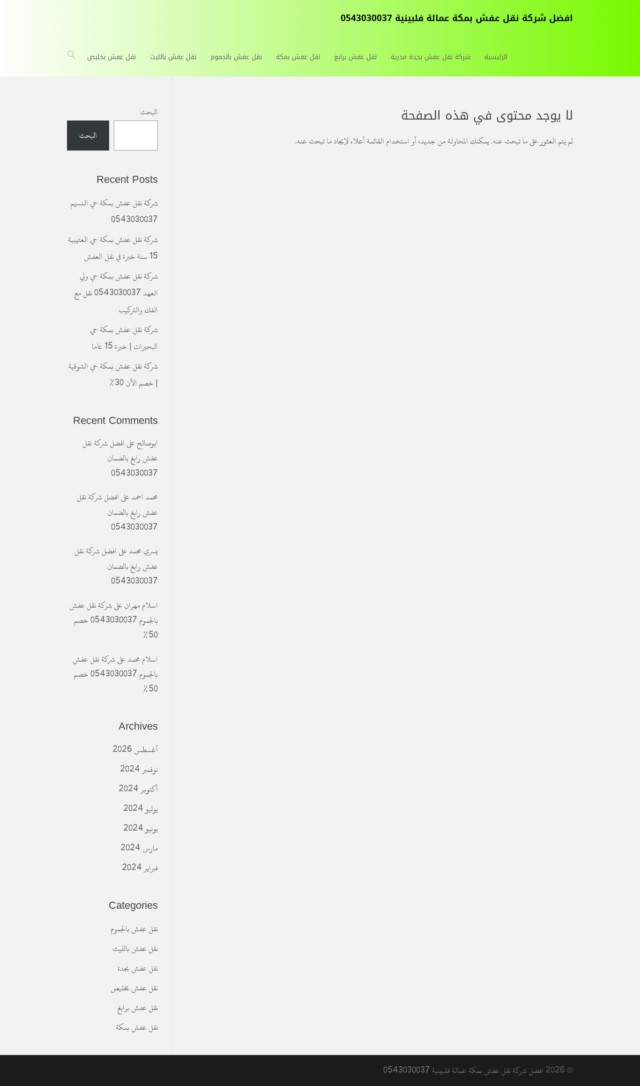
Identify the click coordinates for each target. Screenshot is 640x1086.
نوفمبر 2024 (139, 769)
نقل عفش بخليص (134, 988)
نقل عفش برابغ (137, 1008)
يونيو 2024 (140, 829)
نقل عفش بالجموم (134, 929)
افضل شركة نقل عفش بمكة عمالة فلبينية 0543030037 (463, 1070)
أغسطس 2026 (135, 750)
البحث (149, 112)
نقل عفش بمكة (137, 1027)
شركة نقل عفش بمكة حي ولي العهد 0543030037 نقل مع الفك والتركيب (116, 293)
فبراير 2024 (140, 868)
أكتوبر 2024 (138, 789)
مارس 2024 (139, 848)
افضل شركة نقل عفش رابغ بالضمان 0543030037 (120, 458)
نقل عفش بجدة (138, 968)
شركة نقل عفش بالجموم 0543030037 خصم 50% (113, 620)
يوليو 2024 (140, 809)
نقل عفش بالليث (135, 949)
